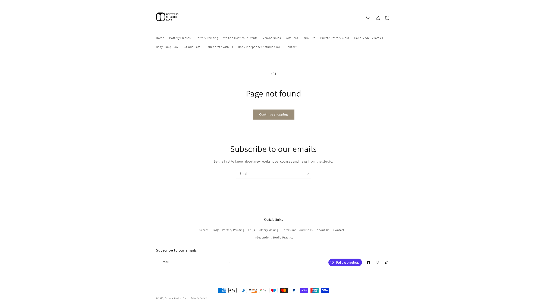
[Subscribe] (307, 174)
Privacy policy (199, 297)
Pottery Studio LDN (175, 298)
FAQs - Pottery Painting (228, 230)
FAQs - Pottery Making (263, 230)
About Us (323, 230)
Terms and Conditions (297, 230)
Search (204, 230)
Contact (338, 230)
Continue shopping (273, 114)
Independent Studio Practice (273, 237)
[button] (368, 17)
